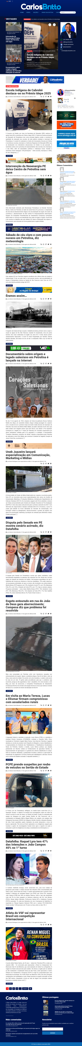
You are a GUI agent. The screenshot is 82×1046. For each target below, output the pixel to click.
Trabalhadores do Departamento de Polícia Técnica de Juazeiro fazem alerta (67, 213)
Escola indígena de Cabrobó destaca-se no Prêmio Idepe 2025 (40, 57)
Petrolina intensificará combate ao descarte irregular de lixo (44, 19)
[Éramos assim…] (46, 298)
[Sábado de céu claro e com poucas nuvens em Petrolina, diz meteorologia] (46, 244)
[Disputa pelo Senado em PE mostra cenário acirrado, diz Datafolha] (46, 532)
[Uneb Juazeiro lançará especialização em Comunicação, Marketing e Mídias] (46, 463)
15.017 (25, 988)
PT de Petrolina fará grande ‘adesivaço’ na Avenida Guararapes (67, 192)
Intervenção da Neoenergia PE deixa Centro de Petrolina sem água (13, 39)
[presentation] (49, 24)
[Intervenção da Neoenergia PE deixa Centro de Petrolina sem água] (46, 175)
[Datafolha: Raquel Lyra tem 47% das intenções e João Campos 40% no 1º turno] (46, 850)
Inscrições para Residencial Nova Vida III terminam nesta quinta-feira (67, 202)
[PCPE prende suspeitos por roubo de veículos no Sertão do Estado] (46, 770)
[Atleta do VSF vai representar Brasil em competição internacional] (46, 924)
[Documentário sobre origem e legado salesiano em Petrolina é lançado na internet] (46, 363)
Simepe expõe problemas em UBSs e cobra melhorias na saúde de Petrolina (68, 182)
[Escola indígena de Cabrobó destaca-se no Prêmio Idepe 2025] (46, 96)
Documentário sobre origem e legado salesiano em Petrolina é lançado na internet (13, 70)
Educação (29, 51)
